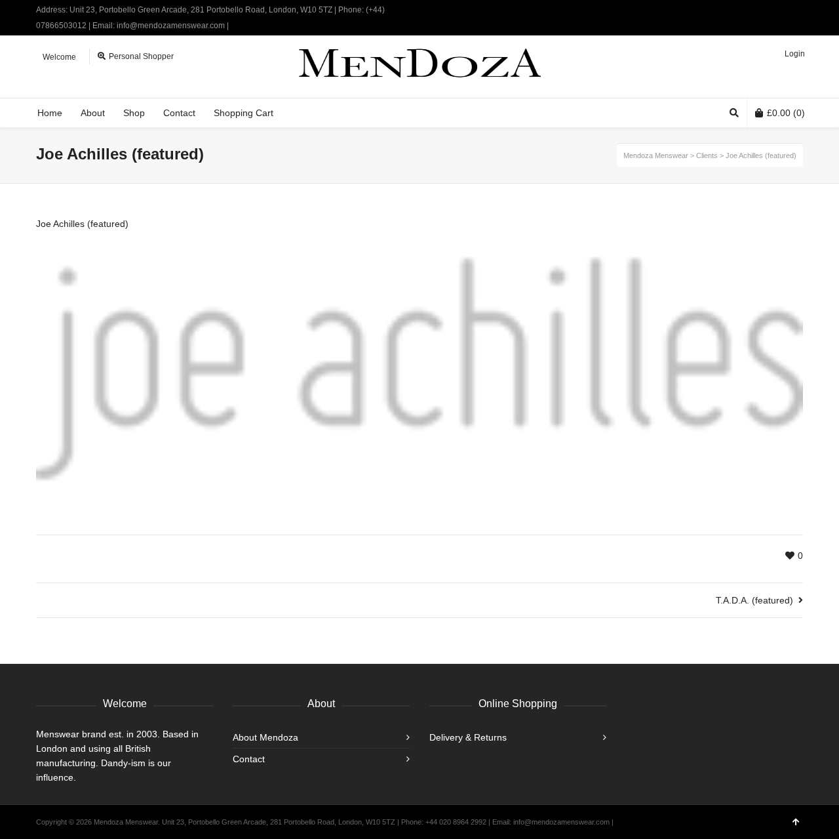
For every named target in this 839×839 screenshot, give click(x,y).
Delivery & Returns (468, 737)
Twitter (763, 10)
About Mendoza (265, 737)
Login (795, 53)
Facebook (782, 10)
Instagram (802, 10)
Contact (249, 759)
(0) (786, 113)
